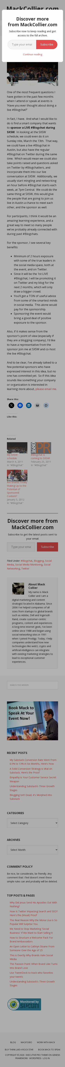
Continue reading (32, 54)
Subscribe (46, 44)
